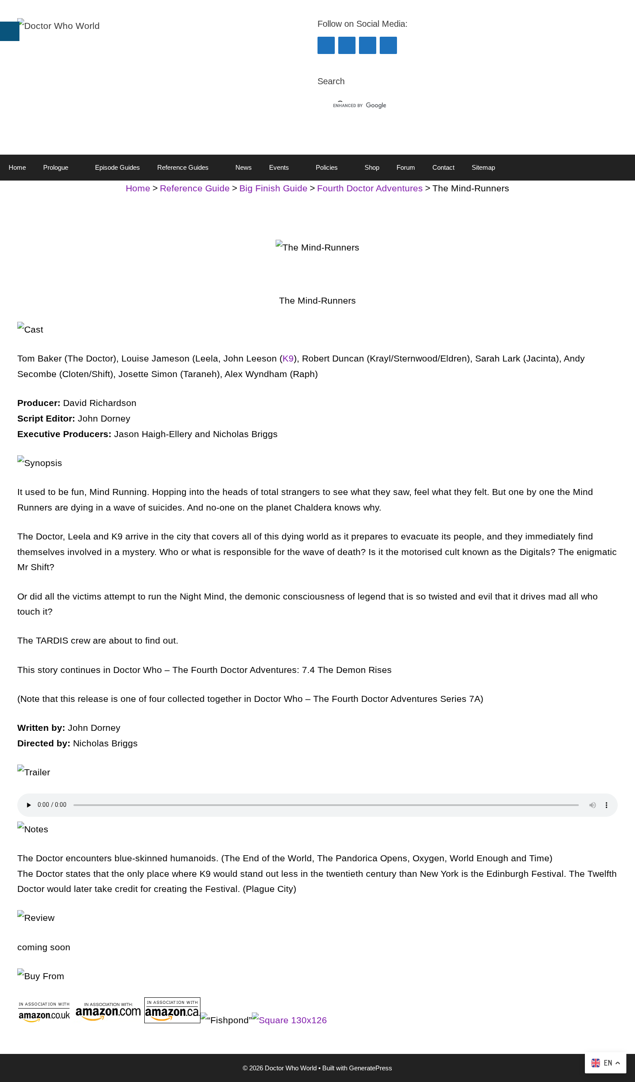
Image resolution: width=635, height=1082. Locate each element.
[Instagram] (367, 45)
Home (17, 167)
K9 (288, 358)
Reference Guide (195, 188)
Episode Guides (117, 167)
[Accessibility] (9, 31)
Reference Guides (183, 167)
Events (279, 167)
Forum (406, 167)
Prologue (55, 167)
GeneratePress (370, 1068)
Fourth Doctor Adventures (370, 188)
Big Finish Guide (273, 188)
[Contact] (388, 45)
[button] (77, 168)
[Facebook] (326, 45)
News (243, 167)
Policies (327, 167)
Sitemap (483, 167)
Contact (443, 167)
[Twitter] (347, 45)
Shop (372, 167)
